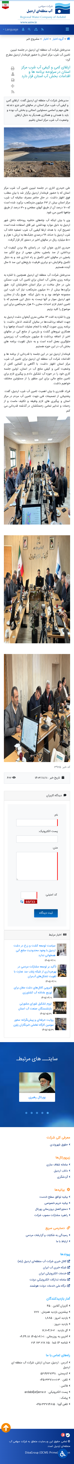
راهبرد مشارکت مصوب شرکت (51, 1215)
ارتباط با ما (62, 1241)
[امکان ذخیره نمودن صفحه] (12, 81)
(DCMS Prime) (48, 1452)
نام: (56, 815)
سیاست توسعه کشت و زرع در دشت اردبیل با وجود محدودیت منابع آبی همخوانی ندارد (35, 950)
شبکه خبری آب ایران (54, 1267)
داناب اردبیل (61, 1170)
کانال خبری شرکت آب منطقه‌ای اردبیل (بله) (42, 1261)
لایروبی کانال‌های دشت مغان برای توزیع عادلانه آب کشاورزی (33, 990)
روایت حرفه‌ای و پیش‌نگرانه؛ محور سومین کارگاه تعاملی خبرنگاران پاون (33, 1023)
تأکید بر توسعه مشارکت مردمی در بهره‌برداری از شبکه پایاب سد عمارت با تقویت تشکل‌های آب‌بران (35, 971)
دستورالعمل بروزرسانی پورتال (51, 1209)
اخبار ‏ (46, 39)
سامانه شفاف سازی (57, 1164)
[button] (47, 1112)
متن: (55, 848)
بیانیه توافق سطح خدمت (53, 1197)
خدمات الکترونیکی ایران (52, 1273)
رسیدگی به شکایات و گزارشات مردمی (47, 1235)
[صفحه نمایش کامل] (12, 87)
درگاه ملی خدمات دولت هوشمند (48, 1286)
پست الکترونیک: (48, 831)
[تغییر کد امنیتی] (21, 901)
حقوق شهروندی (59, 1144)
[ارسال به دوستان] (12, 75)
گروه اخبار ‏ (58, 39)
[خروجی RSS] (12, 92)
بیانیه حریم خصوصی (56, 1203)
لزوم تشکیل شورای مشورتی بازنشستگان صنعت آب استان (35, 1006)
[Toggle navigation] (67, 29)
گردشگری (62, 1177)
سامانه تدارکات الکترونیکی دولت (48, 1279)
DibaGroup (32, 1452)
